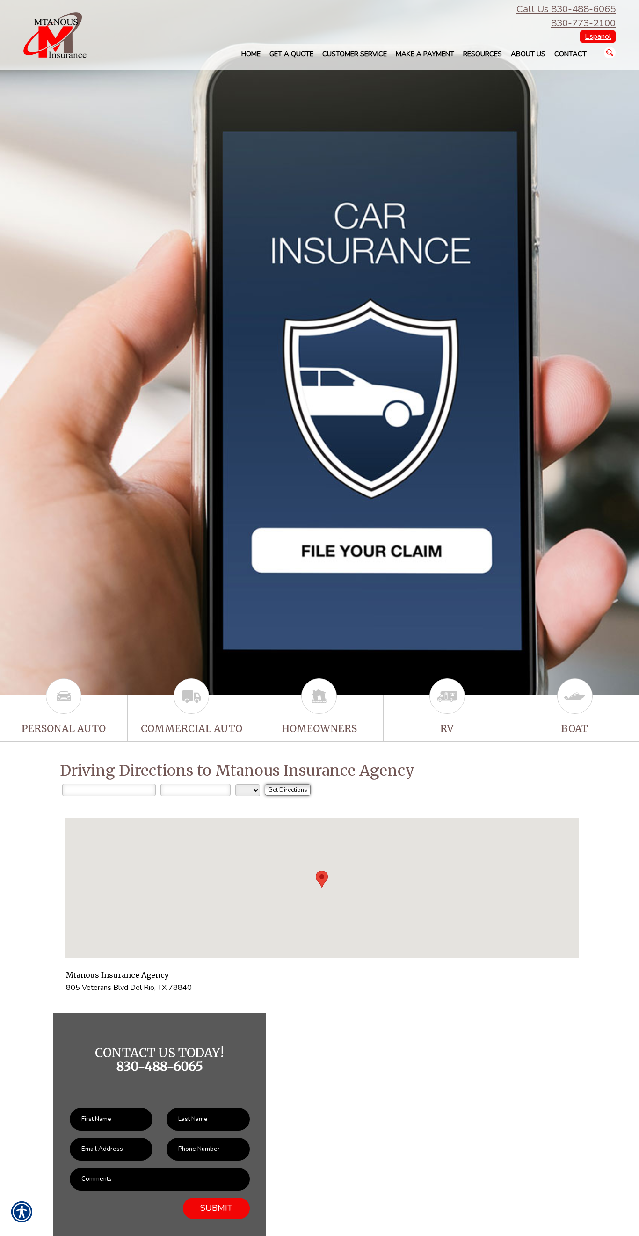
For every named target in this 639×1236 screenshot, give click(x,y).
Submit (216, 1208)
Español (598, 36)
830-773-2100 (583, 22)
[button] (322, 879)
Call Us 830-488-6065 (566, 8)
